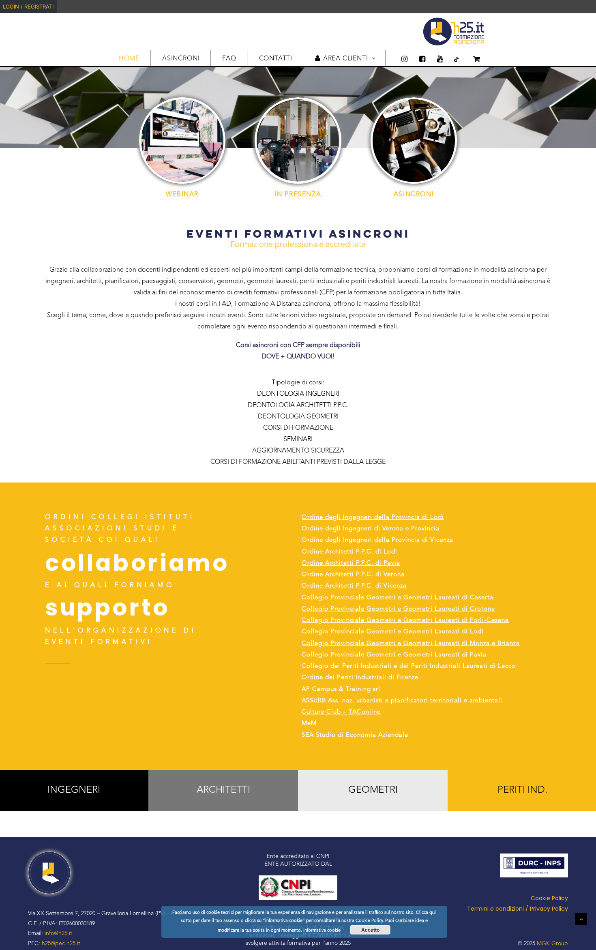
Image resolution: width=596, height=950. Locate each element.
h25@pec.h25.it (61, 943)
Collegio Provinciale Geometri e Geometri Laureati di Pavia (394, 655)
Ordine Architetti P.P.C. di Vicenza (354, 586)
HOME (129, 59)
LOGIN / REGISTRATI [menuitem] (28, 6)
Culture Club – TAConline (341, 712)
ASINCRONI (180, 59)
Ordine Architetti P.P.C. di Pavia (351, 563)
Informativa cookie (322, 931)
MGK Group (552, 943)
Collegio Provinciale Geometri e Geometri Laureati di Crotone (398, 609)
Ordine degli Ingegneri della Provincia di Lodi (373, 518)
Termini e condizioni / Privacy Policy (517, 909)
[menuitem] (595, 6)
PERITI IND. (522, 790)
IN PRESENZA (298, 194)
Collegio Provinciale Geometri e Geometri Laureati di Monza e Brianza (411, 644)
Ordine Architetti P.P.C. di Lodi (349, 552)
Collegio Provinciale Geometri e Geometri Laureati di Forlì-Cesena (405, 621)
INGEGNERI (73, 790)
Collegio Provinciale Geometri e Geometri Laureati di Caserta (397, 598)
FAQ (229, 59)
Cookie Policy (549, 898)
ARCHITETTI (223, 790)
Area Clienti (345, 59)
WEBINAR (182, 194)
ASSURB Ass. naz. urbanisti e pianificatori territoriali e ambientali (402, 701)
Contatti (275, 59)
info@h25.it (58, 933)
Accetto (370, 929)
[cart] (470, 58)
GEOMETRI (373, 790)
